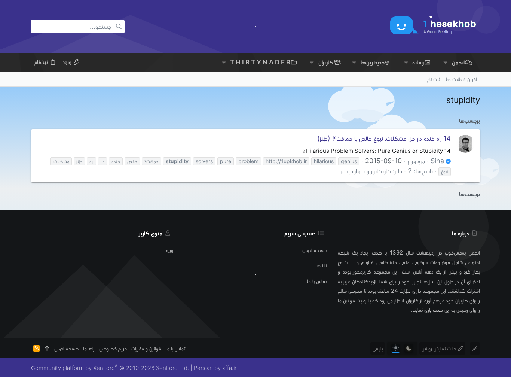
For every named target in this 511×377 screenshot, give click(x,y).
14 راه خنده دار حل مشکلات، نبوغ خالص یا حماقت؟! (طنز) (384, 138)
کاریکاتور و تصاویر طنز (365, 171)
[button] (445, 62)
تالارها (321, 265)
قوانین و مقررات (146, 348)
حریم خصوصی (113, 348)
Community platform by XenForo (110, 367)
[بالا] (47, 348)
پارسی (378, 348)
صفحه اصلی (314, 249)
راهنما (89, 348)
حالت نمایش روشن (440, 348)
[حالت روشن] (395, 348)
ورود (169, 249)
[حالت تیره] (408, 348)
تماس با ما (317, 281)
